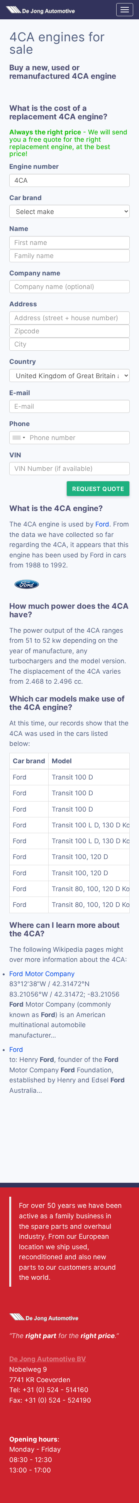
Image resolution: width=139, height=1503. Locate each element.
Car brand (25, 198)
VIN (15, 455)
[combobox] (18, 437)
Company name (34, 273)
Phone (19, 424)
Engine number (34, 166)
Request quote (98, 489)
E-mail (19, 393)
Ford (102, 524)
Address (23, 304)
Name (18, 229)
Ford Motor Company (42, 974)
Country (22, 361)
